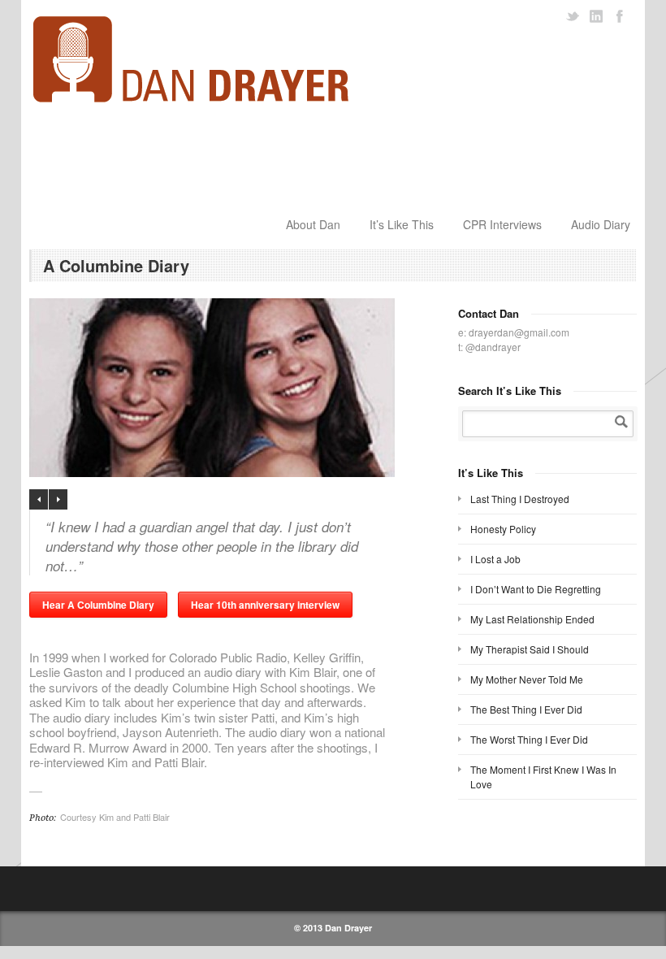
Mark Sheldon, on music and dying (58, 499)
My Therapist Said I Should (529, 649)
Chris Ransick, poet (38, 499)
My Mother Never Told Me (526, 679)
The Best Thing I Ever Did (526, 709)
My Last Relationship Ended (532, 619)
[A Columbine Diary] (235, 387)
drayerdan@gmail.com (519, 332)
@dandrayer (493, 347)
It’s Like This (402, 224)
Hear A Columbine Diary (98, 604)
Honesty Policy (503, 529)
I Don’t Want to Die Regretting (535, 589)
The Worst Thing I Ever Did (529, 739)
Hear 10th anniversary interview (265, 604)
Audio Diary (600, 224)
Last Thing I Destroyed (519, 499)
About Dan (313, 224)
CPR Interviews (502, 224)
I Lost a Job (495, 559)
